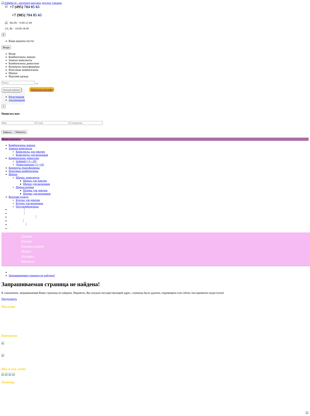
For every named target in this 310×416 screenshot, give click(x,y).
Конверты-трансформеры (24, 167)
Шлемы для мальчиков (37, 193)
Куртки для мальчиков (29, 203)
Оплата (14, 220)
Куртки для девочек (28, 200)
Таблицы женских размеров (20, 397)
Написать (20, 132)
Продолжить (9, 298)
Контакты (15, 228)
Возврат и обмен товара (18, 390)
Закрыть (7, 132)
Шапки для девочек (35, 180)
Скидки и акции (20, 217)
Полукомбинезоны (27, 206)
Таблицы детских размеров (20, 401)
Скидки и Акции (13, 321)
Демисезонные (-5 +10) (30, 164)
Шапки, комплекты (27, 177)
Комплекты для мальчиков (32, 154)
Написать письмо (41, 89)
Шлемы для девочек (35, 190)
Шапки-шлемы (25, 187)
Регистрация (16, 96)
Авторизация (17, 100)
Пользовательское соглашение (22, 394)
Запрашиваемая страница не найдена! (32, 275)
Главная (14, 209)
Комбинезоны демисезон (24, 158)
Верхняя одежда (18, 196)
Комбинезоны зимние (22, 145)
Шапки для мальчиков (36, 183)
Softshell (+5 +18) (26, 161)
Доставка (15, 224)
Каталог (14, 213)
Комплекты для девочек (30, 151)
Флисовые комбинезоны (23, 171)
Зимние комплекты (20, 148)
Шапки (13, 174)
